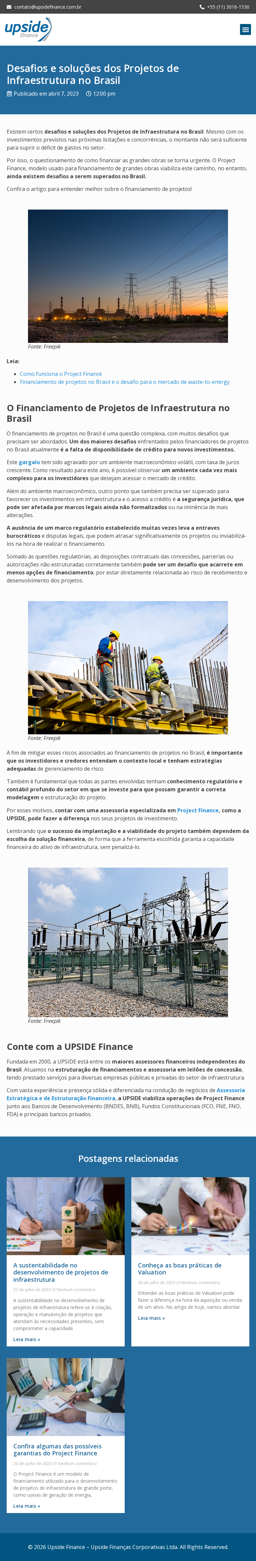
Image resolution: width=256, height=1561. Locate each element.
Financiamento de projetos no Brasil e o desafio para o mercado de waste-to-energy (125, 382)
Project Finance (198, 810)
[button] (245, 29)
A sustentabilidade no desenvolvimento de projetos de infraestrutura (60, 1272)
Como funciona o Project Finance (61, 374)
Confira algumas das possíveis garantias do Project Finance (57, 1449)
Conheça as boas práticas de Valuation (180, 1268)
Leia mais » (26, 1339)
